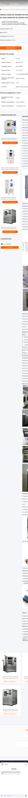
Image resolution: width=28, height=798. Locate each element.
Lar (2, 9)
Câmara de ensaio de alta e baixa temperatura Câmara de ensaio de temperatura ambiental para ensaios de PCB (10, 677)
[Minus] (26, 764)
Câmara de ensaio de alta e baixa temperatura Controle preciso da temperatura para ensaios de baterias (9, 229)
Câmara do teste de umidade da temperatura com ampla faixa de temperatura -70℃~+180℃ (8, 199)
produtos (7, 9)
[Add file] (2, 795)
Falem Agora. (9, 48)
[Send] (26, 795)
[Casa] (5, 3)
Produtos (21, 3)
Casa (14, 3)
